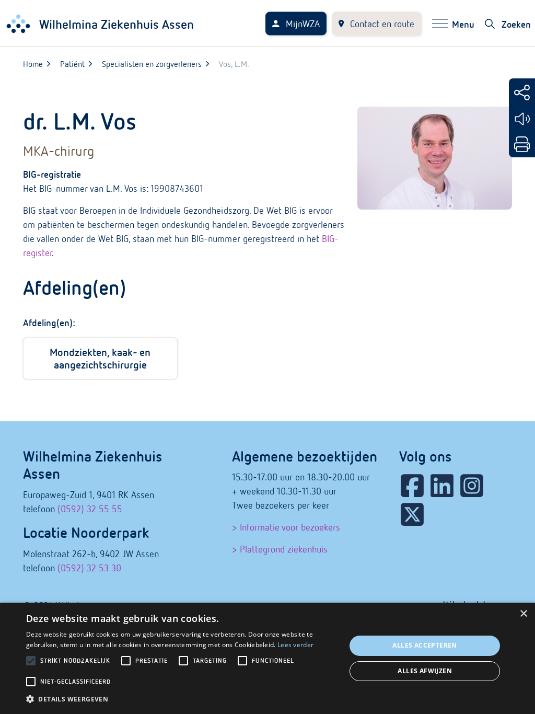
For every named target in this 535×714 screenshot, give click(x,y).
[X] (412, 514)
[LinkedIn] (442, 486)
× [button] (523, 614)
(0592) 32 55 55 (89, 508)
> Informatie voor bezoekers (286, 527)
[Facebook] (412, 486)
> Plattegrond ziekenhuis (280, 549)
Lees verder (295, 644)
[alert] (267, 658)
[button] (181, 699)
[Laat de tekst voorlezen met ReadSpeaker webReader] (522, 119)
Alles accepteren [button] (424, 645)
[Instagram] (472, 486)
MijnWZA (303, 23)
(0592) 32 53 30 (89, 567)
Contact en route (382, 23)
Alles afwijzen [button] (425, 670)
